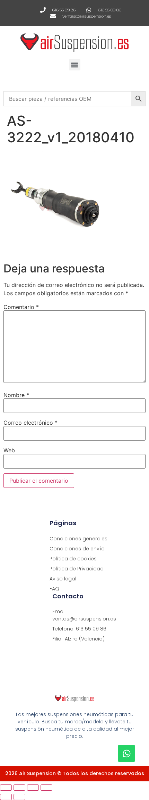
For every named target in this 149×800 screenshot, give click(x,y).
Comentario (21, 307)
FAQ (54, 588)
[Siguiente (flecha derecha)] (19, 797)
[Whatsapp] (126, 753)
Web (9, 450)
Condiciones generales (78, 538)
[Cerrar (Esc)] (46, 787)
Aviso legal (63, 578)
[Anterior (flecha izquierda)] (6, 797)
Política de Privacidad (77, 568)
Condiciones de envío (77, 548)
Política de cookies (73, 558)
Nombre (16, 395)
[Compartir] (33, 787)
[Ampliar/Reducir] (6, 787)
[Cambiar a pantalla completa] (19, 787)
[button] (74, 64)
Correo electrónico (30, 422)
